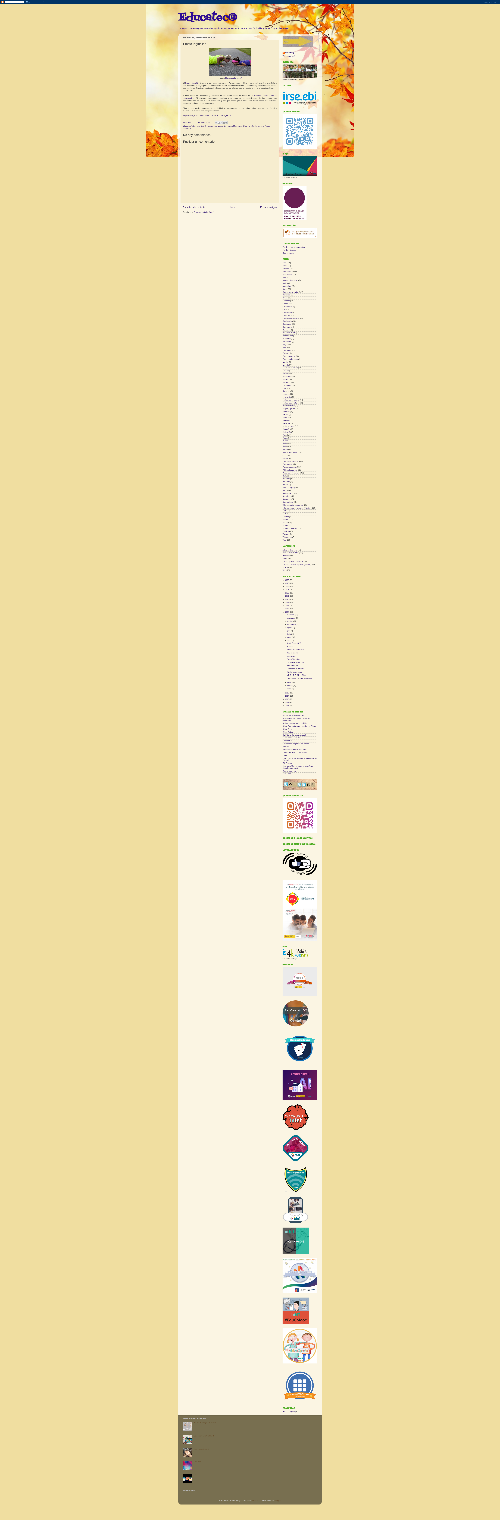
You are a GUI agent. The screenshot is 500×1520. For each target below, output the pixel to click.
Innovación (287, 397)
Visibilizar (286, 531)
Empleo (285, 353)
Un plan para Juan (289, 771)
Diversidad (286, 339)
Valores (285, 520)
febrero (290, 686)
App (284, 277)
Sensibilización (288, 493)
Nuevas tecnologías (290, 452)
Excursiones (287, 377)
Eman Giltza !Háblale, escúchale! (299, 678)
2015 (287, 693)
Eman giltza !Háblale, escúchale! (295, 750)
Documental (287, 342)
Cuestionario (287, 327)
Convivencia (287, 321)
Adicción (286, 269)
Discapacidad (288, 336)
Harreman (286, 391)
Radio (285, 476)
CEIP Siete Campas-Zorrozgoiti (294, 735)
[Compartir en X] (221, 122)
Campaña (286, 301)
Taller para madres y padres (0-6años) (297, 508)
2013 (287, 699)
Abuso (285, 263)
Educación (222, 126)
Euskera (286, 371)
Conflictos (286, 315)
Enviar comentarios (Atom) (204, 212)
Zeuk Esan (287, 774)
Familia (229, 126)
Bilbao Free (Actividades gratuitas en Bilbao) (299, 726)
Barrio (285, 289)
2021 (287, 596)
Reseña (285, 485)
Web (284, 540)
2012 (287, 702)
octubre (290, 621)
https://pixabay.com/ (233, 78)
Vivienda (286, 534)
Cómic (285, 309)
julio (289, 631)
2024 (287, 587)
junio (289, 634)
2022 (287, 593)
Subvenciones (288, 502)
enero (289, 689)
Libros (285, 417)
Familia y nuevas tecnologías (294, 247)
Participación (287, 464)
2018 (287, 606)
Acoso (285, 266)
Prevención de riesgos (291, 473)
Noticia (285, 450)
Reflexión (286, 482)
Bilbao (285, 298)
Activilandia (291, 656)
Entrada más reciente (194, 207)
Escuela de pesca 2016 (295, 662)
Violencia (286, 525)
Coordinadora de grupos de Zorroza (296, 744)
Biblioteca (286, 295)
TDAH (285, 511)
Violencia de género (290, 528)
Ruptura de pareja (289, 487)
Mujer (285, 435)
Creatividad (287, 324)
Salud (285, 490)
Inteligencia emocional (291, 400)
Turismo (286, 517)
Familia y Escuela (289, 250)
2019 (287, 602)
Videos (285, 523)
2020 (287, 599)
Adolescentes (288, 272)
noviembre (291, 618)
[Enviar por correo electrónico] (216, 122)
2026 (287, 580)
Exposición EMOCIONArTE (204, 1436)
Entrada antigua (268, 207)
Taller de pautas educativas (293, 505)
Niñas (285, 444)
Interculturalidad (289, 406)
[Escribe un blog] (219, 122)
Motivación (237, 126)
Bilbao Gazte (287, 729)
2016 (287, 612)
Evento (285, 374)
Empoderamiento (289, 356)
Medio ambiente (289, 426)
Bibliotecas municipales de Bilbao (295, 723)
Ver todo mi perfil (289, 56)
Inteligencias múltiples (291, 403)
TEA (284, 514)
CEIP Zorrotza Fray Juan (292, 738)
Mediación (286, 423)
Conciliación (287, 312)
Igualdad (286, 394)
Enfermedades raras (290, 359)
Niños (245, 126)
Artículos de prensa (290, 280)
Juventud (286, 412)
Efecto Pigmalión (192, 83)
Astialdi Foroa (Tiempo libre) (293, 715)
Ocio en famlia (288, 253)
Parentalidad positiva (256, 126)
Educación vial (292, 666)
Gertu (285, 755)
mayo (289, 637)
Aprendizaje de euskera (295, 650)
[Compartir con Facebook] (224, 122)
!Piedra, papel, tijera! (294, 672)
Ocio (284, 455)
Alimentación (287, 275)
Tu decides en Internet (295, 669)
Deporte (285, 330)
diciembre (291, 615)
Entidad (285, 362)
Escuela (286, 365)
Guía (284, 388)
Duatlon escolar (292, 653)
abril (289, 640)
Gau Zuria (197, 1462)
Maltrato (286, 420)
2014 (287, 696)
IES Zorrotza (287, 763)
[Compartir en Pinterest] (226, 122)
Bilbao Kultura (288, 732)
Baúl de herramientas (209, 126)
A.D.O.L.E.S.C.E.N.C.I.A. (296, 675)
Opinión (285, 458)
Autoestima (195, 126)
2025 (287, 583)
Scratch (289, 646)
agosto (290, 628)
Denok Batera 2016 (294, 643)
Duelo (285, 347)
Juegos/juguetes (289, 409)
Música (285, 441)
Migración (286, 429)
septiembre (291, 624)
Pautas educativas (290, 467)
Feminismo (287, 382)
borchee (255, 1500)
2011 (287, 706)
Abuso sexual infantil (201, 1449)
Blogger (277, 1500)
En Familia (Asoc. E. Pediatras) (295, 752)
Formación (286, 385)
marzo (289, 682)
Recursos (286, 479)
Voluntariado (287, 537)
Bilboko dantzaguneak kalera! (205, 1423)
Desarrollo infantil (289, 333)
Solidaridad (287, 499)
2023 (287, 590)
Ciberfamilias (287, 741)
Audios (285, 283)
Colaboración (287, 307)
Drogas (285, 344)
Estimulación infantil (290, 368)
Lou (195, 1475)
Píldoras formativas (290, 470)
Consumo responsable (291, 318)
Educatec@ (207, 17)
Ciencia (285, 304)
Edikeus (286, 747)
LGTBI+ (286, 414)
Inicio (232, 207)
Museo (285, 438)
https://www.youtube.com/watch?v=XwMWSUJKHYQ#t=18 (207, 116)
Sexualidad (287, 496)
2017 (287, 609)
